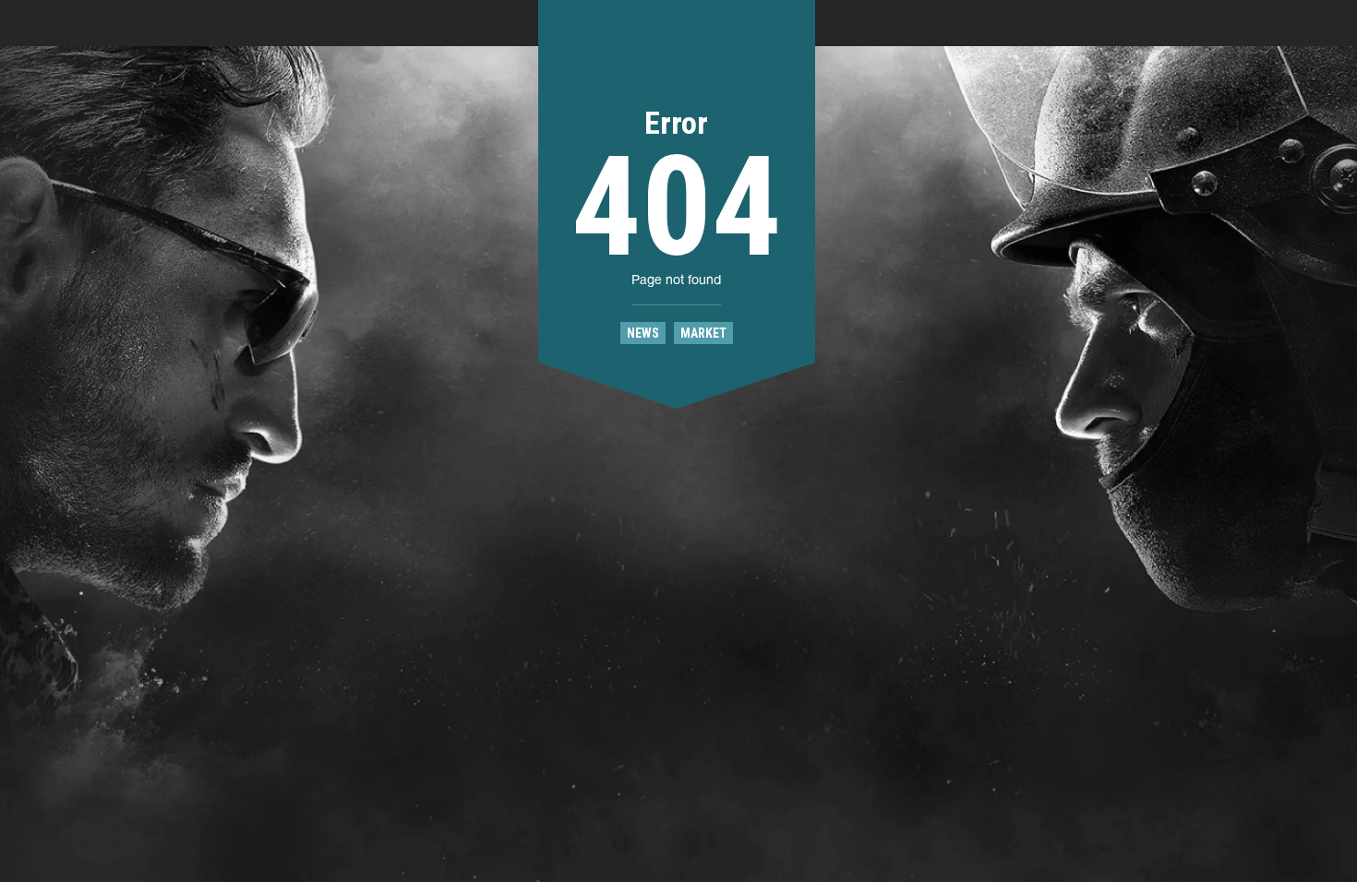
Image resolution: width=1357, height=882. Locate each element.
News (643, 333)
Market (703, 333)
